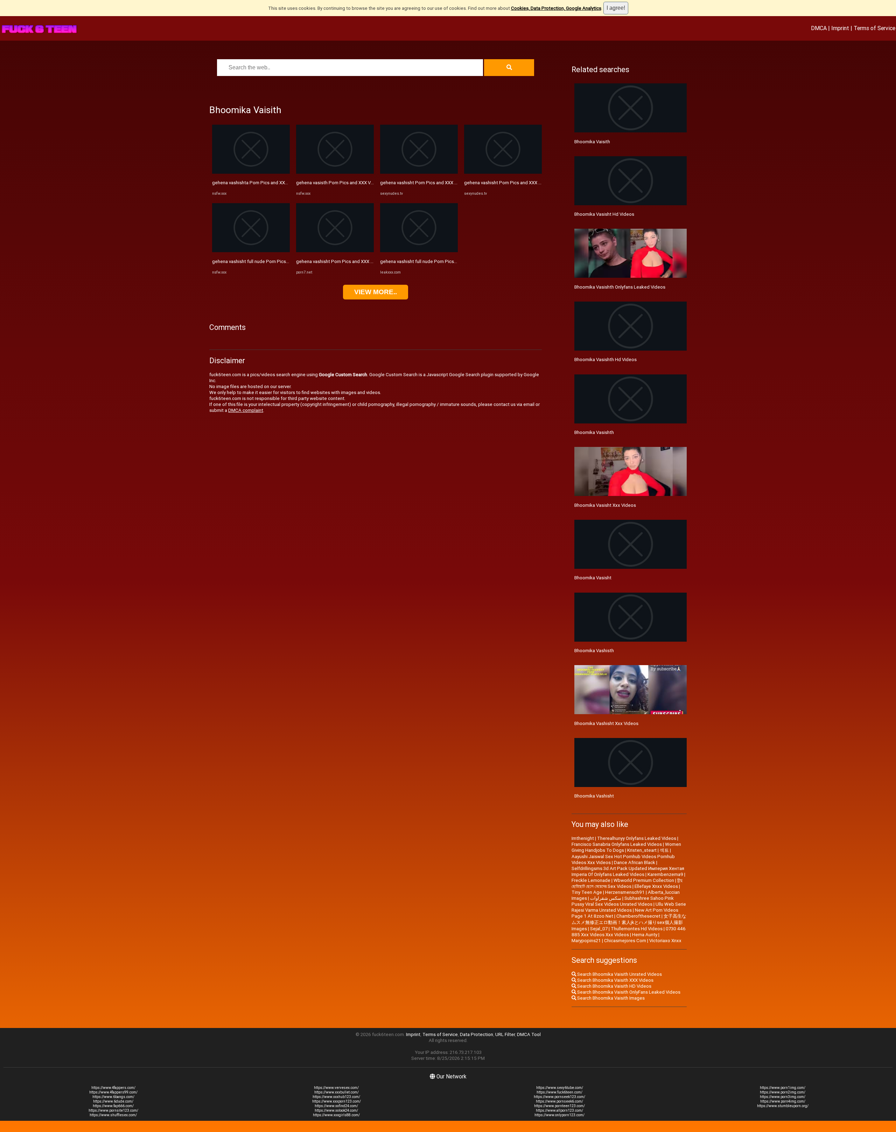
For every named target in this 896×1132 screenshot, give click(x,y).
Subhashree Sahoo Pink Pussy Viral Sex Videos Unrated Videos (623, 901)
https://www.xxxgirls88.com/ (336, 1115)
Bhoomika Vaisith (592, 142)
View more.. (375, 292)
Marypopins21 (586, 941)
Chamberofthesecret (638, 916)
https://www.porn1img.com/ (782, 1087)
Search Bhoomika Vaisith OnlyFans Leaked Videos (628, 992)
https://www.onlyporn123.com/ (559, 1115)
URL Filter (505, 1034)
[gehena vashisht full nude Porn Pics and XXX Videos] (419, 251)
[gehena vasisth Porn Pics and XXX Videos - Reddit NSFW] (335, 172)
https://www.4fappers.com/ (113, 1087)
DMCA (819, 28)
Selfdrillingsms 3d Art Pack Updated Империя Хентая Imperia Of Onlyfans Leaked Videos (628, 871)
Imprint (840, 28)
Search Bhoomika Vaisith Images (610, 998)
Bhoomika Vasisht (592, 578)
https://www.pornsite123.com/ (113, 1110)
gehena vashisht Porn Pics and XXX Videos (340, 261)
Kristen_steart (642, 850)
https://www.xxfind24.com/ (336, 1106)
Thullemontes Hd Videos (637, 929)
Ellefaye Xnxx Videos (656, 886)
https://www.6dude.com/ (113, 1101)
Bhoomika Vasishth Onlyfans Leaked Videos (619, 287)
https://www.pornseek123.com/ (559, 1097)
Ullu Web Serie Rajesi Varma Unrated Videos (629, 907)
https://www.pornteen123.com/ (559, 1106)
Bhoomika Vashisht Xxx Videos (606, 723)
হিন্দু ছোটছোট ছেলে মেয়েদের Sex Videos (627, 883)
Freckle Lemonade (591, 880)
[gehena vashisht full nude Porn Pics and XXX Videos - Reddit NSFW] (251, 251)
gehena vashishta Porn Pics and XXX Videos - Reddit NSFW (273, 183)
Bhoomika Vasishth (594, 432)
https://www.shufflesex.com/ (113, 1115)
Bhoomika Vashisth (594, 651)
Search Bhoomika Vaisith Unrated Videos (619, 974)
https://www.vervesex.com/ (336, 1087)
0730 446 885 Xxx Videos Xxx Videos (629, 932)
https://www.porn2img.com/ (782, 1092)
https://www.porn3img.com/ (782, 1097)
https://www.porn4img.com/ (782, 1101)
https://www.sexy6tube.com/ (559, 1087)
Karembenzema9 (665, 874)
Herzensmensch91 (625, 892)
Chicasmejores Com (625, 941)
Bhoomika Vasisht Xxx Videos (605, 505)
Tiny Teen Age (587, 892)
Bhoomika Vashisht (594, 796)
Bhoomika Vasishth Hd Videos (605, 360)
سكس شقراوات (605, 898)
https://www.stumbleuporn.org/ (782, 1106)
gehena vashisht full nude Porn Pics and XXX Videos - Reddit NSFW (281, 261)
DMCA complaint (245, 410)
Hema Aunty (644, 935)
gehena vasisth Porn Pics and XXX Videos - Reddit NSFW (355, 183)
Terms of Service (874, 28)
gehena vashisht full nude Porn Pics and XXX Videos (434, 261)
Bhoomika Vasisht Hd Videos (604, 214)
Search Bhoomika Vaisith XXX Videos (614, 980)
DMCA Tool (529, 1034)
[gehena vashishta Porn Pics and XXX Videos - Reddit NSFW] (251, 172)
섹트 (664, 850)
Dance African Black (634, 862)
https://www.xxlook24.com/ (336, 1110)
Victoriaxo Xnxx (665, 941)
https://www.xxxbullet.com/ (336, 1092)
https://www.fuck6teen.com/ (559, 1092)
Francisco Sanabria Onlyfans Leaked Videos (617, 844)
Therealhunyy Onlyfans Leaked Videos (636, 838)
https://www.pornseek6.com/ (559, 1101)
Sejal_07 (599, 929)
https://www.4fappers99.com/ (113, 1092)
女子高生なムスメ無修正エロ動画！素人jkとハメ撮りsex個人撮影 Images (629, 922)
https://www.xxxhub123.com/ (336, 1097)
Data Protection (476, 1034)
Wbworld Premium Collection (644, 880)
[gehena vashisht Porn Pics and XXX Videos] (335, 251)
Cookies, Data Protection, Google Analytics (556, 8)
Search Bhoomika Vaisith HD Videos (613, 986)
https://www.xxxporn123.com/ (336, 1101)
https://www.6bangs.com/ (113, 1097)
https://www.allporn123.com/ (559, 1110)
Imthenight (583, 838)
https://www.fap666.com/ (113, 1106)
